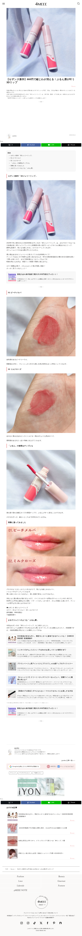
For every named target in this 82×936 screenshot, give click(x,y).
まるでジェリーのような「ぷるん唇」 (22, 168)
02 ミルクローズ (16, 160)
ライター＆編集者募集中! (47, 917)
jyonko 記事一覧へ (68, 760)
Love (20, 881)
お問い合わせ (42, 913)
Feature (61, 885)
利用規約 (9, 915)
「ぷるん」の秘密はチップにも (20, 163)
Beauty (61, 876)
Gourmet (61, 881)
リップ (14, 773)
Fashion (20, 876)
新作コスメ (38, 773)
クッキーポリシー (44, 915)
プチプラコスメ (25, 773)
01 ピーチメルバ (16, 158)
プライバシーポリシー (31, 915)
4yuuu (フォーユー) (33, 917)
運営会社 (71, 915)
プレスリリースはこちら (31, 913)
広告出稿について (53, 913)
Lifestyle (20, 885)
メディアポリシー (18, 915)
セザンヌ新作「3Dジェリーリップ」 (22, 155)
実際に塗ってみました (17, 165)
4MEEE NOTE (20, 890)
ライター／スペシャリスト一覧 (59, 915)
